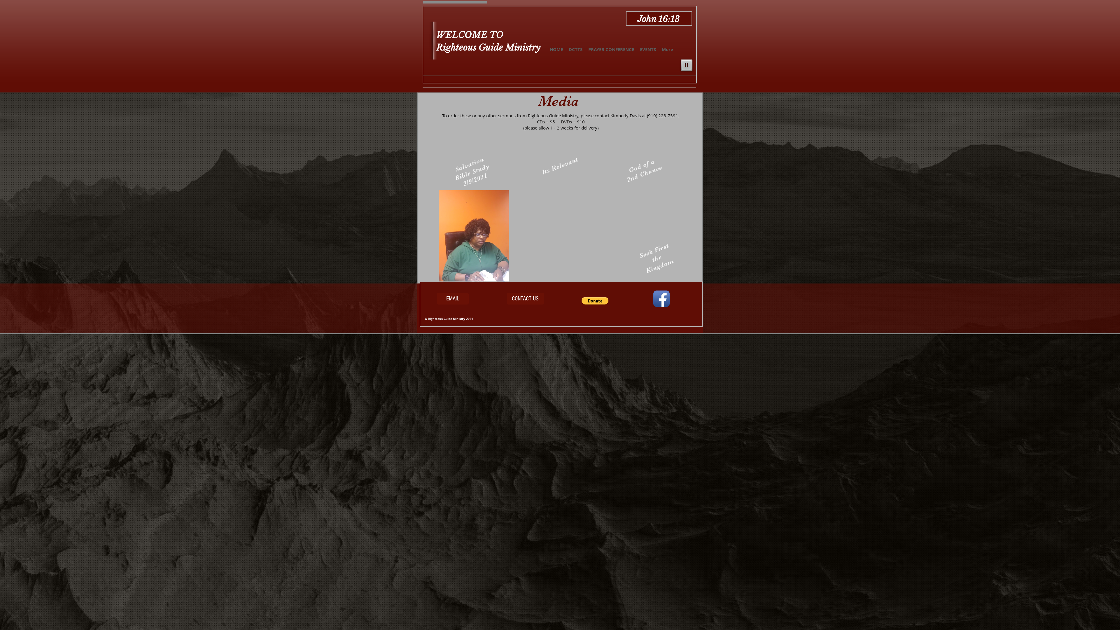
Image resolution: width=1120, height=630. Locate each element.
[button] (501, 277)
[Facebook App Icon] (661, 298)
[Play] (686, 65)
